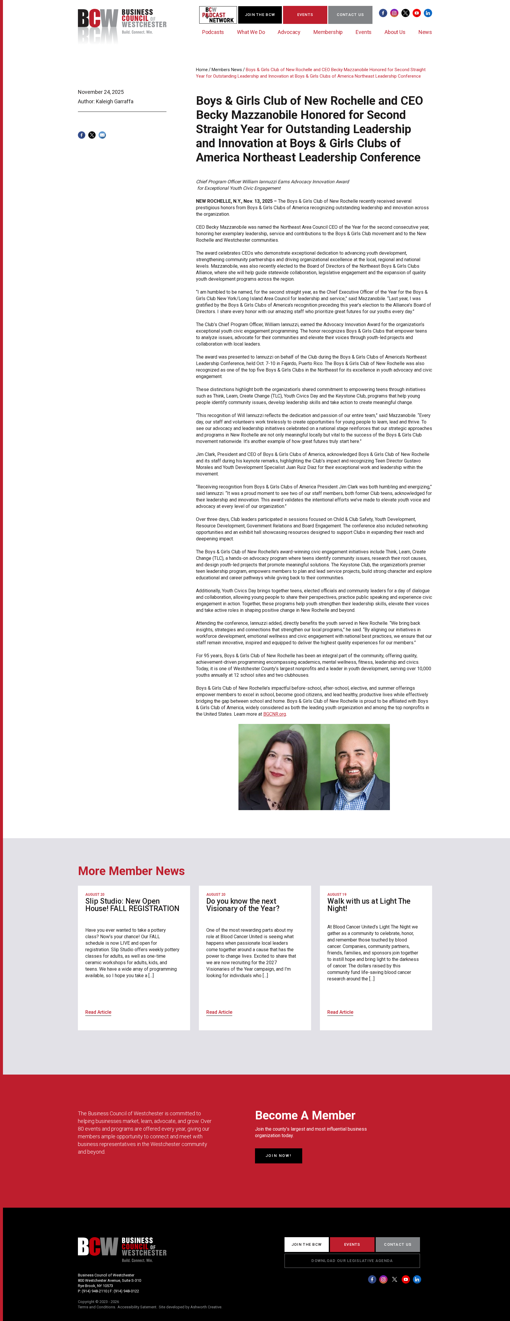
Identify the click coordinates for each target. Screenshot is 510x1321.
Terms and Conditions (96, 1307)
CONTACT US (350, 14)
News (425, 32)
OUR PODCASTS (221, 14)
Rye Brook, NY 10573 (95, 1286)
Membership (328, 32)
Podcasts (213, 32)
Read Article (98, 1012)
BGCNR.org (274, 714)
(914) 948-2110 (94, 1291)
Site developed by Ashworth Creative (190, 1307)
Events (364, 32)
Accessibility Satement (136, 1307)
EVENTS (305, 14)
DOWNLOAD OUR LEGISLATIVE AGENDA (352, 1260)
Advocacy (289, 32)
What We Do (251, 32)
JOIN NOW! (279, 1155)
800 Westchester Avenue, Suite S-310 (109, 1280)
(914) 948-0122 (126, 1291)
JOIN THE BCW (260, 14)
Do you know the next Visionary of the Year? (242, 905)
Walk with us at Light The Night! (369, 905)
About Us (395, 32)
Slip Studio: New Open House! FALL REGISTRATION (132, 905)
